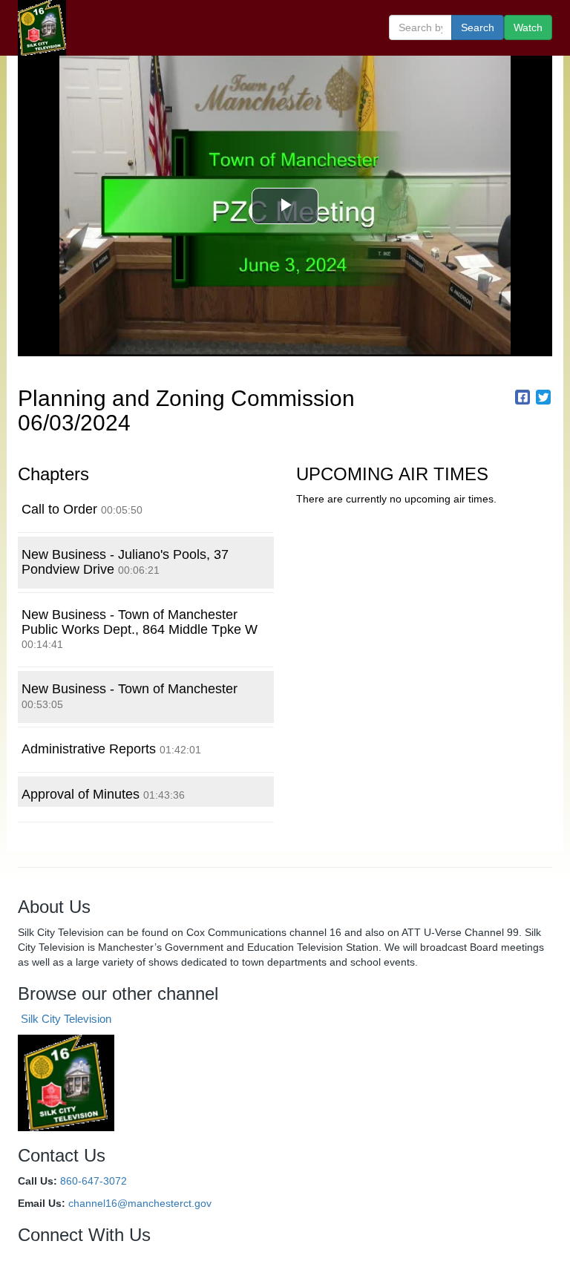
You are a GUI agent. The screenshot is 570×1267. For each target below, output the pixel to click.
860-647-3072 (93, 1181)
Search (477, 27)
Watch (528, 27)
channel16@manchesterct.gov (140, 1203)
